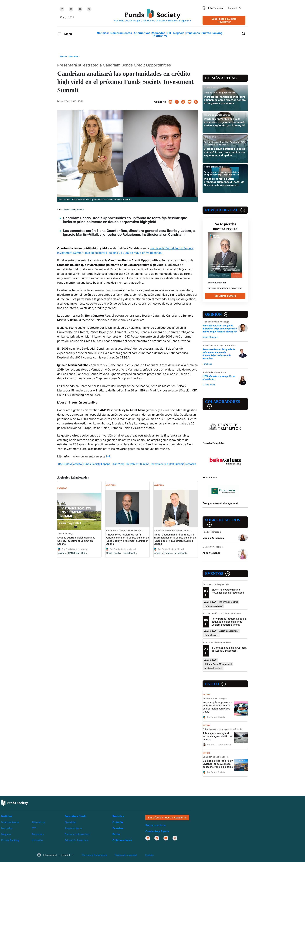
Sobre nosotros (222, 520)
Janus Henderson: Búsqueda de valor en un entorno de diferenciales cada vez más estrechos (219, 354)
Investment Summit (137, 464)
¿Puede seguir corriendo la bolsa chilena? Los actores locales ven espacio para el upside (224, 152)
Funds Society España (96, 464)
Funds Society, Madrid (74, 209)
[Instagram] (71, 9)
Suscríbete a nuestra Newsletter (224, 20)
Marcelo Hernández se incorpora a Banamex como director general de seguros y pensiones (225, 100)
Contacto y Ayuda (157, 831)
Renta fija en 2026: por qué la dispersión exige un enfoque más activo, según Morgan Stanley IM (224, 122)
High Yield (118, 464)
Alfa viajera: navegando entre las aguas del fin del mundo (217, 736)
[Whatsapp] (196, 102)
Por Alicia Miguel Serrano (219, 744)
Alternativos (142, 33)
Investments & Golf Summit (167, 464)
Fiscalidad (70, 822)
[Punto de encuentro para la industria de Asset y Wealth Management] (152, 15)
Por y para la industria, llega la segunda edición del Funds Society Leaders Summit (229, 621)
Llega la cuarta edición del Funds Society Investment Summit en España (76, 540)
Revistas (118, 816)
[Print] (189, 102)
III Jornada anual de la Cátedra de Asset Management (229, 649)
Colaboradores (222, 402)
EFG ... (84, 553)
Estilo (212, 684)
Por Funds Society (216, 717)
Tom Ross (207, 364)
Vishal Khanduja (210, 337)
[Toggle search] (243, 33)
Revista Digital (221, 210)
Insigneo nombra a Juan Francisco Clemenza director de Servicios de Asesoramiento (224, 182)
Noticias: (103, 33)
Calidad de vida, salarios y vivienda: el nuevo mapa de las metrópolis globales (218, 763)
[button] (224, 8)
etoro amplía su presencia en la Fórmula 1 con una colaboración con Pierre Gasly (218, 707)
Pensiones (193, 33)
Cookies (149, 855)
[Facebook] (177, 102)
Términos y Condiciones (94, 855)
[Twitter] (89, 9)
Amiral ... (62, 553)
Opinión (213, 314)
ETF (169, 33)
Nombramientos (121, 33)
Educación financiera (76, 840)
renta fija (190, 464)
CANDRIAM (65, 464)
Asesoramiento (73, 828)
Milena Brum (209, 384)
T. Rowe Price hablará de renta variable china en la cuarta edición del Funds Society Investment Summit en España (127, 539)
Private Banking (212, 33)
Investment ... (130, 553)
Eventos (214, 573)
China (109, 553)
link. (109, 456)
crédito (77, 464)
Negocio (178, 33)
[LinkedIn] (62, 9)
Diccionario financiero (77, 834)
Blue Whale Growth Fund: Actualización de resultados (228, 591)
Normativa (160, 35)
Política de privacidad (126, 855)
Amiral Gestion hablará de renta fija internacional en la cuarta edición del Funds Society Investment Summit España (175, 539)
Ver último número (225, 295)
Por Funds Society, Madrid (75, 549)
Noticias (6, 816)
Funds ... (118, 553)
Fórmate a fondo (75, 816)
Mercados (158, 33)
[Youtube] (80, 9)
